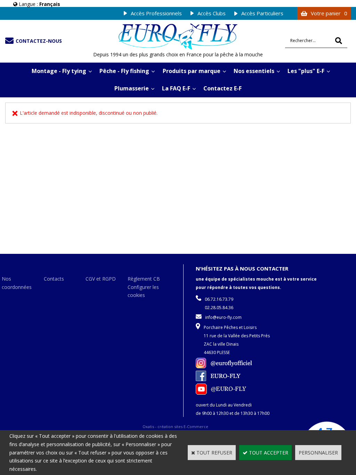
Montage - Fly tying (59, 71)
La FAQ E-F (176, 88)
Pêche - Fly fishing (124, 71)
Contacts (54, 278)
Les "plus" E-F (306, 71)
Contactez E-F (222, 88)
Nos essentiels (254, 71)
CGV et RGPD (101, 278)
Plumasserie (131, 88)
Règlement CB (144, 278)
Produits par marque (191, 71)
